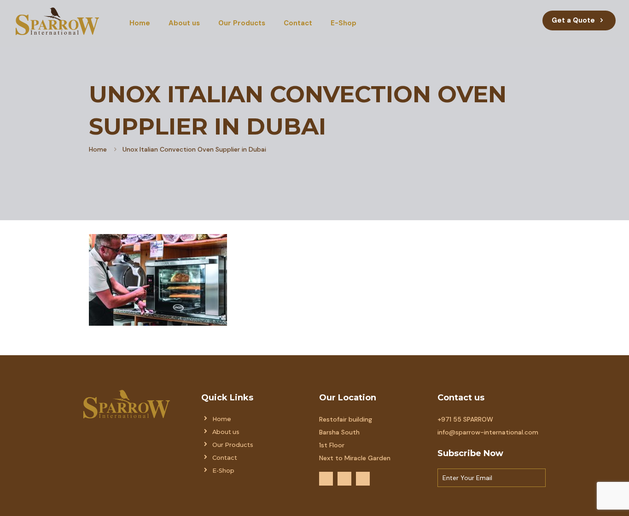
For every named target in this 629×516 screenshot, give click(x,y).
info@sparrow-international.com (487, 432)
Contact (224, 457)
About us (225, 431)
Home (98, 149)
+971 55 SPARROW (465, 419)
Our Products (232, 444)
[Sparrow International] (57, 20)
